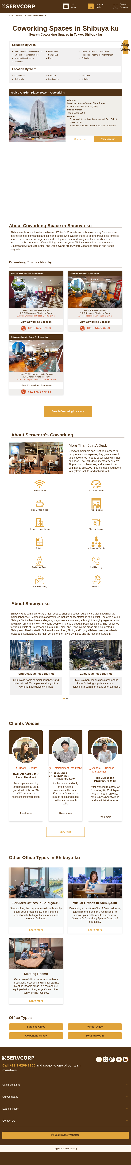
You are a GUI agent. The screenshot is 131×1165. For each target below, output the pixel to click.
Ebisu (50, 58)
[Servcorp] (18, 6)
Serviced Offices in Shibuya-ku (36, 903)
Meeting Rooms (36, 974)
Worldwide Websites (67, 1135)
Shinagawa (53, 55)
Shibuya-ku (19, 79)
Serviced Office (36, 1026)
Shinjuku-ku (53, 79)
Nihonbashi (53, 51)
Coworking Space (36, 1035)
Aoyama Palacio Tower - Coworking (27, 273)
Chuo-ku (52, 76)
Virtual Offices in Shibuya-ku (95, 903)
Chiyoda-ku (20, 76)
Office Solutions (11, 1084)
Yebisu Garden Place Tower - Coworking (37, 92)
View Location (108, 139)
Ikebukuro (19, 62)
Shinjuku (85, 58)
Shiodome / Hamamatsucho (27, 55)
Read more (26, 813)
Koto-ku (85, 79)
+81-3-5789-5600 (76, 113)
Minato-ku (86, 76)
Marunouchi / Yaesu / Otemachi (28, 51)
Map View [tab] (125, 47)
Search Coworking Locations (68, 411)
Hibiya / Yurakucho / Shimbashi (95, 51)
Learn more (36, 930)
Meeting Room (95, 1035)
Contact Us (79, 139)
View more (65, 831)
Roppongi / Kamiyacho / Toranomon (97, 55)
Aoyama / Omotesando (24, 58)
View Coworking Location (36, 321)
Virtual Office (95, 1026)
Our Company (10, 1096)
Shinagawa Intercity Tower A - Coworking (29, 337)
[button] (33, 139)
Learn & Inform (10, 1108)
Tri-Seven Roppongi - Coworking (84, 273)
